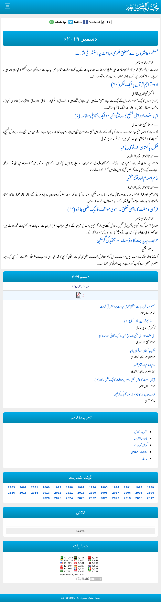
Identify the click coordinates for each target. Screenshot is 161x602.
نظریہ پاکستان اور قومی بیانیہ (139, 147)
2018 (138, 498)
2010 (80, 493)
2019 (127, 498)
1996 (92, 487)
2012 (57, 493)
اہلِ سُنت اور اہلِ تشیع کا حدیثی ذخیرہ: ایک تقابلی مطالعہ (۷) (116, 116)
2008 (104, 493)
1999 (57, 487)
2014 (34, 493)
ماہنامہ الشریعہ (140, 439)
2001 (34, 487)
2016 (11, 493)
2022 (92, 498)
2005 (138, 493)
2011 (69, 493)
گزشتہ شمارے (140, 446)
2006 (127, 493)
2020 (115, 498)
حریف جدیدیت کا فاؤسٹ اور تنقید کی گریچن (127, 241)
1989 (150, 487)
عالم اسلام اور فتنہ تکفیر (142, 179)
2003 (11, 487)
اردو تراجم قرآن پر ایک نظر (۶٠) (134, 85)
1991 (127, 487)
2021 (104, 498)
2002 (23, 487)
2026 (46, 498)
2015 (23, 493)
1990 (138, 487)
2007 (115, 493)
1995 (104, 487)
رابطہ (144, 459)
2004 (150, 493)
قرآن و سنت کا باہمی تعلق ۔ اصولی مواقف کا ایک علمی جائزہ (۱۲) (112, 210)
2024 (69, 498)
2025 (57, 498)
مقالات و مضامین (139, 452)
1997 (80, 487)
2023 (80, 498)
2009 (92, 493)
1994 (115, 487)
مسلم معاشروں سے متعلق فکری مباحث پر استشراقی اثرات (116, 54)
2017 (150, 498)
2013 (46, 493)
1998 (69, 487)
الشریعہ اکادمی (140, 432)
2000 (46, 487)
